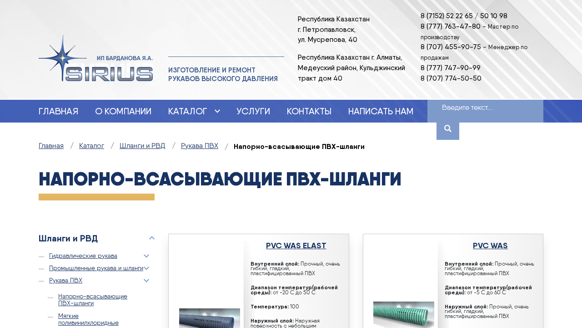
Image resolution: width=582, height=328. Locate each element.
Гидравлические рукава (83, 256)
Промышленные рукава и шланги (96, 268)
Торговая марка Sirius (96, 58)
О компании (123, 111)
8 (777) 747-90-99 (451, 67)
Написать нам (381, 111)
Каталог (187, 111)
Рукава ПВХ (65, 280)
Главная (58, 111)
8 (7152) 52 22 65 (447, 15)
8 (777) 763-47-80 (451, 26)
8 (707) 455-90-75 (451, 46)
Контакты (309, 111)
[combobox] (474, 108)
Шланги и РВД (68, 238)
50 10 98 (493, 15)
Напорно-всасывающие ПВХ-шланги (92, 299)
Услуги (253, 111)
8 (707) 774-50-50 (451, 78)
